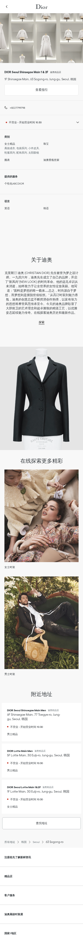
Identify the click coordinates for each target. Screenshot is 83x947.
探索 (41, 322)
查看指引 (26, 87)
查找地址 (41, 823)
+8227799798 (17, 107)
